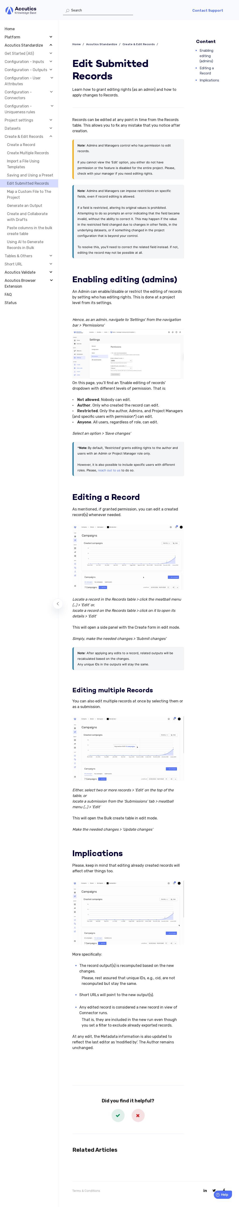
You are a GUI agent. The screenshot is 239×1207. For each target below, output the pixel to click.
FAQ (8, 294)
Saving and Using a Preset (30, 175)
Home (10, 29)
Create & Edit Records (139, 44)
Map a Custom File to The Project (29, 194)
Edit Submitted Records (28, 183)
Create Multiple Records (28, 153)
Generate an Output (24, 205)
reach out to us (109, 470)
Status (11, 303)
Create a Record (21, 145)
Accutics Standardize (101, 44)
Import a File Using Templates (23, 164)
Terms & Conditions (86, 1190)
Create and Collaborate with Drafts (27, 217)
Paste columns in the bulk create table (29, 231)
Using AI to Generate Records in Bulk (25, 245)
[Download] (111, 561)
